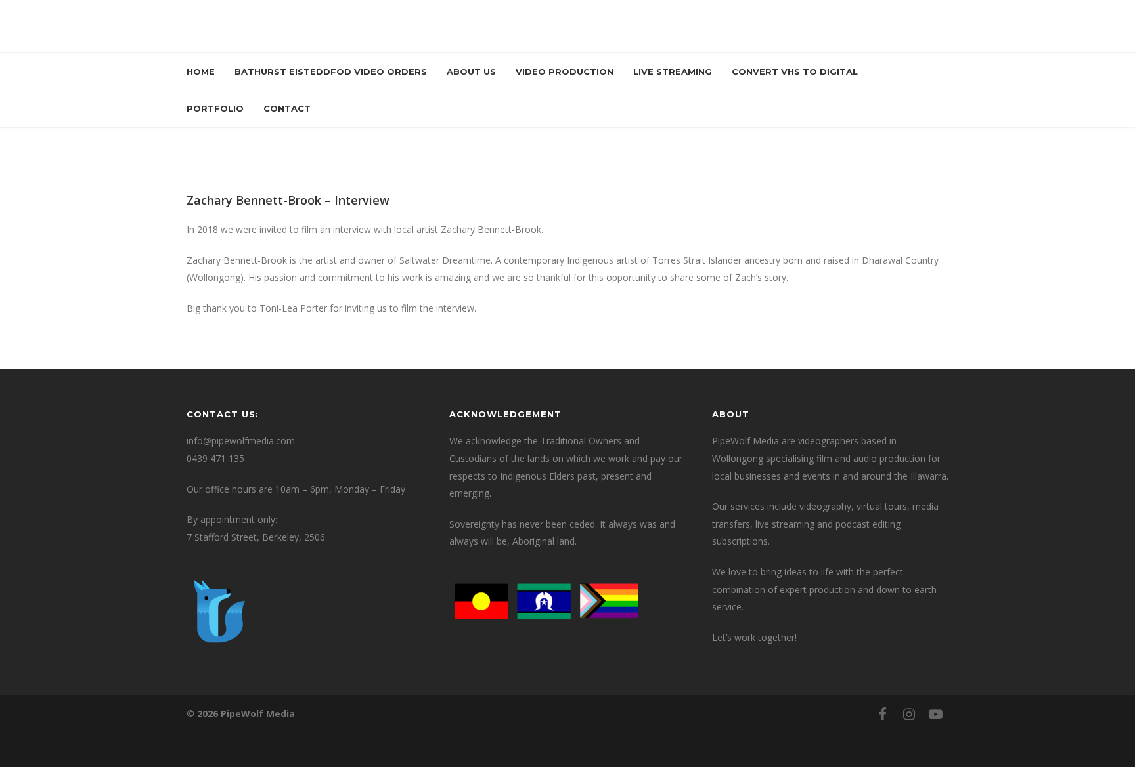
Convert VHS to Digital (795, 71)
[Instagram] (909, 714)
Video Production (564, 71)
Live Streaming (672, 71)
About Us (471, 71)
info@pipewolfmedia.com (241, 440)
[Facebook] (883, 714)
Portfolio (215, 108)
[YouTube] (935, 714)
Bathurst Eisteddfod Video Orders (330, 71)
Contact (287, 108)
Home (201, 71)
